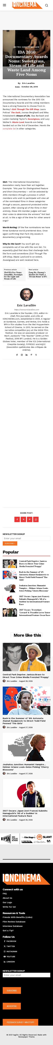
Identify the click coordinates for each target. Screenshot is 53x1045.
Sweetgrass (33, 119)
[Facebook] (17, 354)
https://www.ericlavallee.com (26, 310)
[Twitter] (36, 354)
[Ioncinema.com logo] (27, 5)
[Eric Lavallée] (26, 294)
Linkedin (11, 962)
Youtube (11, 956)
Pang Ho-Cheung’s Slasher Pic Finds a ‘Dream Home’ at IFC (38, 274)
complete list (9, 128)
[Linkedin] (27, 354)
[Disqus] (26, 398)
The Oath (15, 112)
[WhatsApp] (36, 519)
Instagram (12, 951)
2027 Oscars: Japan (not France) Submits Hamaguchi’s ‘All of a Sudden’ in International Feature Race (34, 600)
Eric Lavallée (28, 83)
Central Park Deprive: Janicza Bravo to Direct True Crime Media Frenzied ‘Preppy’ (33, 564)
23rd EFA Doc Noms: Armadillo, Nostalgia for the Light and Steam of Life (13, 275)
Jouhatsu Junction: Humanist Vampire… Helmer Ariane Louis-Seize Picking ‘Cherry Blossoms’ (34, 588)
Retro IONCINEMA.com (26, 47)
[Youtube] (5, 957)
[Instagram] (22, 354)
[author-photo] (4, 681)
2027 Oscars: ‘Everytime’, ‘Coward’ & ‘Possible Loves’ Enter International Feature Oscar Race (34, 612)
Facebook (11, 941)
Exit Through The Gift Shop (25, 109)
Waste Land (18, 122)
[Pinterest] (31, 354)
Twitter (11, 946)
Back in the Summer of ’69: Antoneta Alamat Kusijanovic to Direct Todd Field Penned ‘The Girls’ (34, 576)
